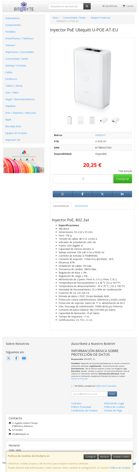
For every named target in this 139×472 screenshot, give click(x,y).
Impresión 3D (12, 139)
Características (61, 205)
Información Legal (114, 403)
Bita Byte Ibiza (13, 126)
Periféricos (11, 79)
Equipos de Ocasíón (16, 133)
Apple (8, 119)
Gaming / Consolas (15, 65)
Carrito (130, 6)
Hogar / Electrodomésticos (20, 99)
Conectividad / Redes (16, 58)
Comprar (122, 179)
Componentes (13, 25)
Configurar (90, 456)
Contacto (76, 403)
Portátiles (10, 31)
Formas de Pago (113, 410)
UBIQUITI (100, 135)
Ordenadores (12, 18)
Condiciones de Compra (84, 410)
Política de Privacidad (79, 379)
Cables (9, 72)
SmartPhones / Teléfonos (19, 38)
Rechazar (104, 456)
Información (81, 205)
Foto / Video (12, 92)
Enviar (112, 393)
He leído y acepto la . (96, 385)
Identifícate (111, 6)
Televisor (10, 45)
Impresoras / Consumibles (19, 52)
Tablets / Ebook (14, 85)
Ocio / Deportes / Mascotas (20, 112)
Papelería (10, 106)
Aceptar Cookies (121, 456)
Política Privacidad (81, 406)
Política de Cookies (120, 467)
